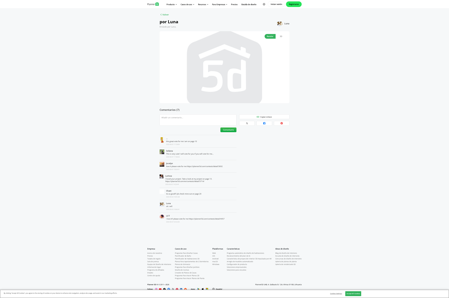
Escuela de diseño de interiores (287, 256)
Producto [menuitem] (171, 4)
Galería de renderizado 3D (285, 264)
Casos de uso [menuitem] (186, 4)
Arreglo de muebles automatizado (240, 261)
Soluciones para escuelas (236, 270)
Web (214, 253)
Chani (168, 191)
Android (215, 259)
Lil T (168, 216)
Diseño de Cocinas (182, 270)
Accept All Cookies (353, 294)
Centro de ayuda (153, 275)
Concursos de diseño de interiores (288, 259)
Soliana (169, 151)
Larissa (168, 176)
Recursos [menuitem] (202, 4)
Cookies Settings (336, 294)
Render (270, 36)
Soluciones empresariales (237, 267)
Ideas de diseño (282, 249)
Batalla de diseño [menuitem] (248, 4)
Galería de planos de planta (286, 261)
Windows (215, 264)
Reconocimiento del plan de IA (238, 256)
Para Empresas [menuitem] (218, 4)
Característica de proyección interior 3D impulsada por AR (249, 259)
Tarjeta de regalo (153, 259)
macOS (215, 261)
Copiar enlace (266, 117)
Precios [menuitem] (234, 4)
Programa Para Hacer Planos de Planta (189, 278)
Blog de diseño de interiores (286, 253)
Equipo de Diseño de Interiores (159, 264)
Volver (165, 14)
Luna (286, 23)
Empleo (150, 273)
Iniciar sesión (276, 4)
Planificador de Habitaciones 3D (187, 259)
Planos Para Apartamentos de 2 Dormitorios (191, 261)
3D (281, 36)
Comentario (228, 130)
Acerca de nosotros (154, 253)
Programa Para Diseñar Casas (186, 253)
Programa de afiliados (155, 270)
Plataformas (217, 249)
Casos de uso (180, 249)
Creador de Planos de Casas (185, 273)
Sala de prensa (153, 261)
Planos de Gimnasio (182, 264)
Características (233, 249)
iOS (213, 256)
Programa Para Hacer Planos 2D (187, 275)
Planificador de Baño (183, 256)
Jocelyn (169, 163)
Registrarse (294, 4)
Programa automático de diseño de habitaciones (245, 253)
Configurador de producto (237, 264)
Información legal (154, 267)
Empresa (151, 249)
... (167, 138)
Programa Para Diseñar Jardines (187, 267)
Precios (150, 256)
